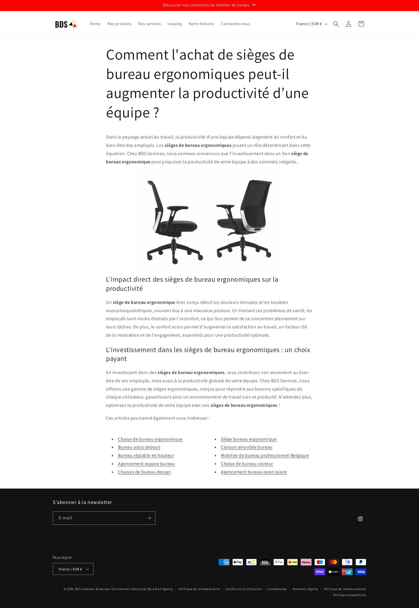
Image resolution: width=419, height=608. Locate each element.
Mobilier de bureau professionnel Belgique (265, 455)
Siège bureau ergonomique (248, 439)
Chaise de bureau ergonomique (150, 439)
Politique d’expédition (349, 595)
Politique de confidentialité (199, 589)
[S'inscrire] (149, 518)
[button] (336, 24)
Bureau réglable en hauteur (146, 455)
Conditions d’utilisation (243, 589)
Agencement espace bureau (146, 464)
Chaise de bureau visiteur (247, 464)
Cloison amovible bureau (246, 447)
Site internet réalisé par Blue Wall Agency (142, 589)
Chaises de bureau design (144, 472)
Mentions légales (305, 589)
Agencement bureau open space (254, 472)
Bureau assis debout (139, 447)
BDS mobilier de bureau (93, 589)
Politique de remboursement (345, 589)
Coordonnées (277, 589)
